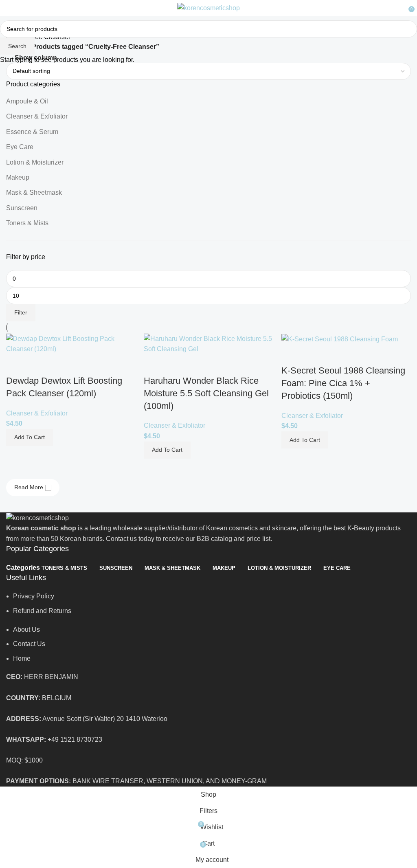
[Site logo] (208, 7)
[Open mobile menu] (9, 8)
